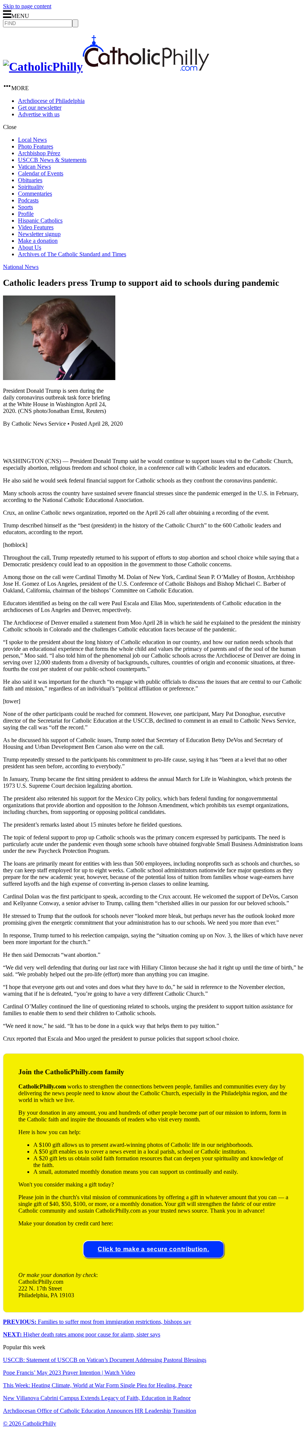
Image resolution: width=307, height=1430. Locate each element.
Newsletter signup (39, 234)
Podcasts (28, 200)
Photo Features (35, 146)
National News (21, 267)
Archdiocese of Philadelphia (51, 101)
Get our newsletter (39, 107)
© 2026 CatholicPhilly (29, 1423)
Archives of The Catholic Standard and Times (72, 254)
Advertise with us (39, 114)
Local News (32, 140)
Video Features (36, 227)
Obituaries (30, 180)
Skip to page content (27, 6)
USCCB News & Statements (52, 160)
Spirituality (31, 187)
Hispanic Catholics (40, 220)
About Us (29, 247)
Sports (25, 207)
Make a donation (38, 241)
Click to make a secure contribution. (153, 1249)
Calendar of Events (40, 173)
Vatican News (34, 166)
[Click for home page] (106, 66)
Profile (26, 214)
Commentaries (35, 193)
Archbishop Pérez (39, 153)
